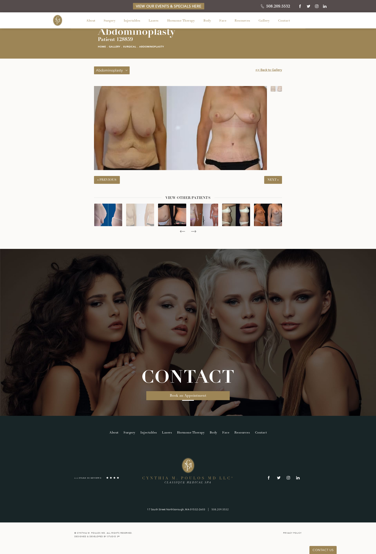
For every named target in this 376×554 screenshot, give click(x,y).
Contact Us (323, 550)
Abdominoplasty (151, 46)
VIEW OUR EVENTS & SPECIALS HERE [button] (169, 6)
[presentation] (182, 231)
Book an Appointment (188, 395)
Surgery (110, 21)
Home (102, 46)
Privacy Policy (292, 533)
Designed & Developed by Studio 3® (97, 536)
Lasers (154, 21)
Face (222, 21)
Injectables (132, 21)
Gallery (264, 21)
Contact (284, 21)
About (90, 21)
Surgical (129, 46)
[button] (300, 6)
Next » (273, 180)
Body (207, 21)
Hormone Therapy (181, 21)
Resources (242, 21)
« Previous (107, 180)
